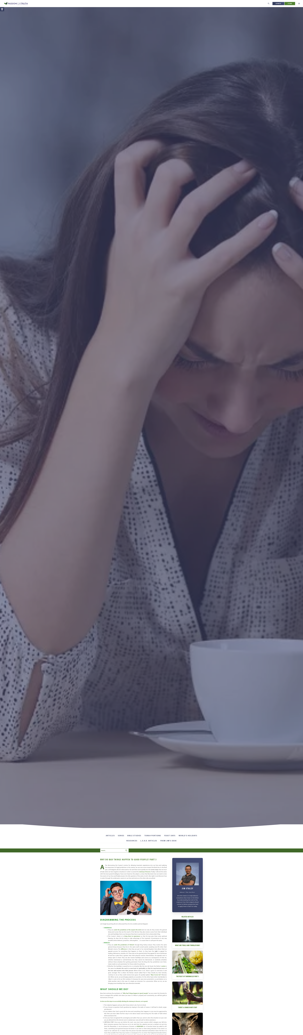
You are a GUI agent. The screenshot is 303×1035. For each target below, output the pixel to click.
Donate (278, 3)
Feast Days (169, 836)
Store (290, 3)
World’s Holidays (188, 836)
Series (121, 836)
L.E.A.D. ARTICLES (148, 841)
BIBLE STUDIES (134, 836)
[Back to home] (16, 4)
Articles (110, 836)
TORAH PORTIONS (152, 836)
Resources (131, 841)
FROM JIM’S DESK (168, 841)
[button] (2, 9)
